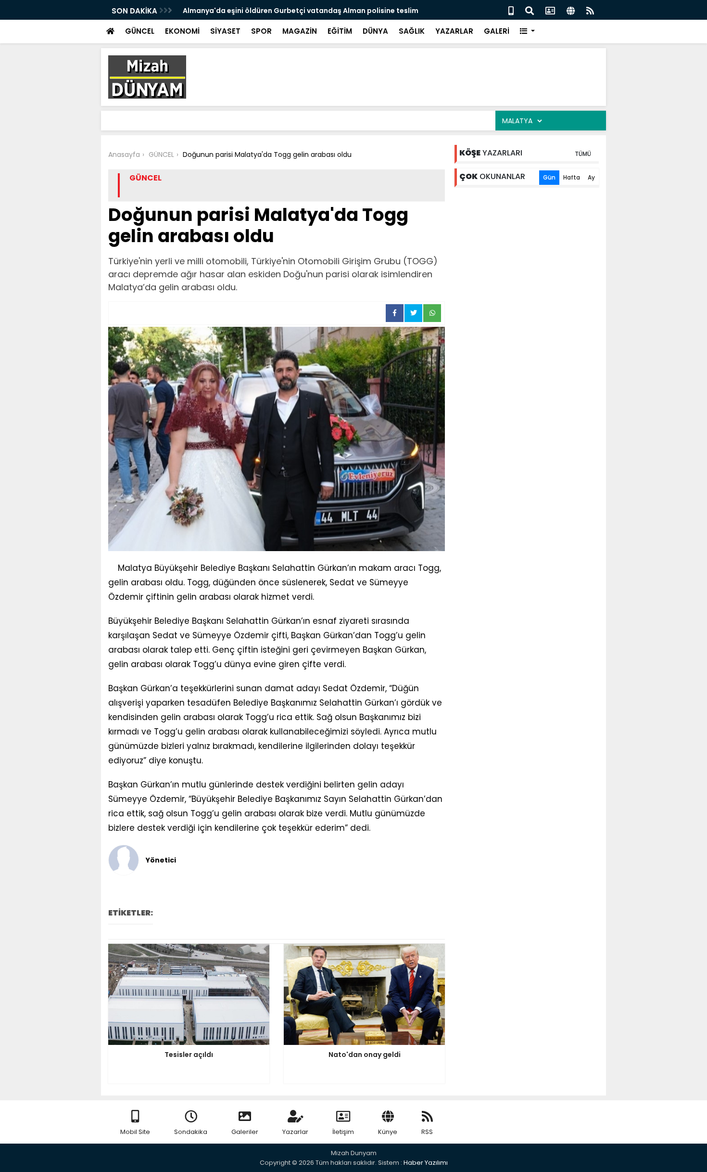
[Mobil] (511, 9)
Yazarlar (295, 1131)
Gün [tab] (549, 177)
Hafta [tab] (571, 177)
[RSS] (590, 9)
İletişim (343, 1131)
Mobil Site (135, 1131)
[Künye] (571, 9)
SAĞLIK (412, 31)
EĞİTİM (340, 31)
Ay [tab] (591, 177)
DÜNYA (375, 31)
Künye (387, 1131)
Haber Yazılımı (426, 1162)
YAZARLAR (454, 31)
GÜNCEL (139, 31)
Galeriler (244, 1131)
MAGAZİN (299, 31)
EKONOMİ (182, 31)
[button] (527, 31)
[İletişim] (550, 9)
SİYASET (225, 31)
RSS (427, 1131)
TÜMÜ (583, 154)
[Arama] (529, 9)
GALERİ (496, 31)
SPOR (261, 31)
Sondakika (190, 1131)
